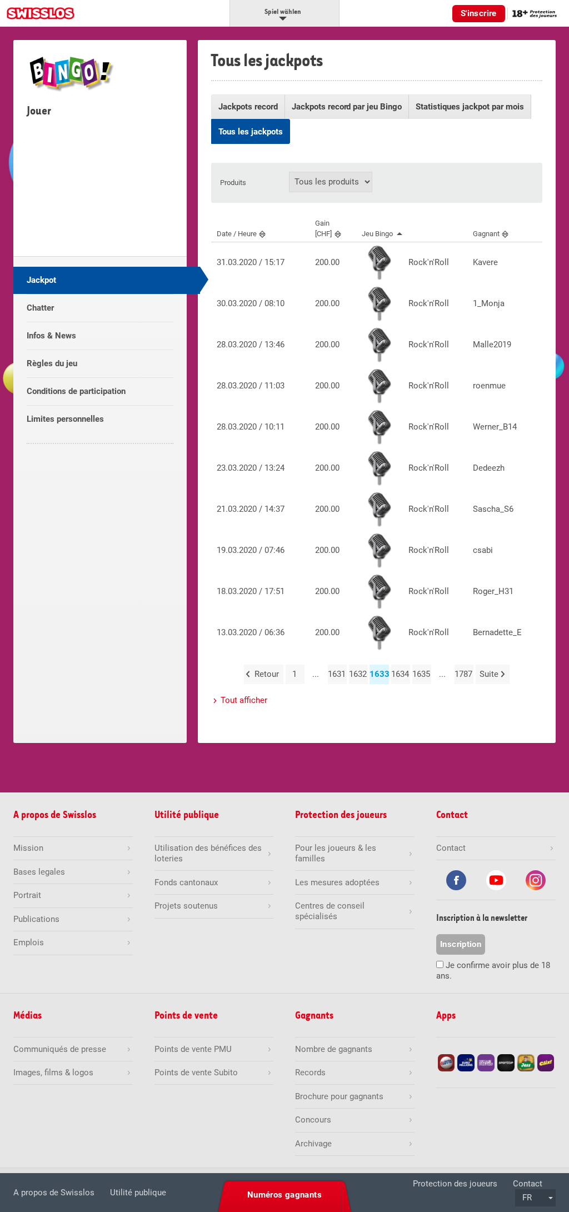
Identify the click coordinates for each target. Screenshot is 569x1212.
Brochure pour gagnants (339, 1096)
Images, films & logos (53, 1073)
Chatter (40, 308)
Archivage (313, 1144)
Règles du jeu (52, 363)
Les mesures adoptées (337, 882)
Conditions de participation (76, 391)
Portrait (27, 895)
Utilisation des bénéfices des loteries (208, 853)
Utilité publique (138, 1193)
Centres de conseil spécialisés (330, 911)
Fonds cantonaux (186, 882)
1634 (400, 674)
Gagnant (486, 234)
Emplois (28, 942)
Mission (28, 848)
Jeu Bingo (377, 234)
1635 (421, 674)
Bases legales (39, 872)
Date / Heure (237, 234)
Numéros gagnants (284, 1195)
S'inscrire (479, 13)
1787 (463, 674)
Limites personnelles (65, 419)
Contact (527, 1184)
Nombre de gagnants (333, 1049)
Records (310, 1073)
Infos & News (51, 336)
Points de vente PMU (193, 1049)
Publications (36, 919)
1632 (358, 674)
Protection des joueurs (455, 1184)
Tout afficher (244, 700)
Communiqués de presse (59, 1049)
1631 (337, 674)
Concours (313, 1120)
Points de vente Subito (196, 1073)
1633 (379, 674)
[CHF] (323, 228)
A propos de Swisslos (53, 1193)
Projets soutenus (186, 906)
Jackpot (41, 280)
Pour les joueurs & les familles (335, 853)
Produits (233, 182)
